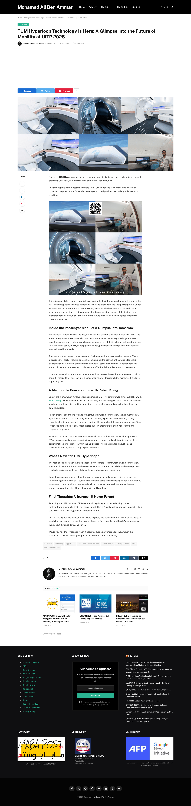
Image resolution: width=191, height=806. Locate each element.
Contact (136, 7)
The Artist (105, 7)
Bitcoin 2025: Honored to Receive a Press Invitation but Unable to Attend (130, 619)
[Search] (172, 7)
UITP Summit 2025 (52, 548)
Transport (23, 24)
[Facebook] (22, 183)
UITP (134, 544)
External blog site (30, 662)
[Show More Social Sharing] (76, 90)
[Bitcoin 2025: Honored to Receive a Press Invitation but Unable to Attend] (132, 603)
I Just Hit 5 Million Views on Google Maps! (143, 701)
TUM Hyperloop (122, 544)
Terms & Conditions (31, 708)
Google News (28, 685)
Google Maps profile (31, 677)
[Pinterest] (22, 203)
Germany (48, 544)
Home (82, 7)
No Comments (66, 43)
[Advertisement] (95, 66)
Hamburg (59, 544)
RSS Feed (133, 656)
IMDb (24, 666)
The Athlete (122, 7)
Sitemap (26, 700)
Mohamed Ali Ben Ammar (34, 43)
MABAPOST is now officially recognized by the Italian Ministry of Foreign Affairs (57, 619)
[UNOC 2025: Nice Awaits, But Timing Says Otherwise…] (95, 603)
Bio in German (28, 670)
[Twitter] (22, 190)
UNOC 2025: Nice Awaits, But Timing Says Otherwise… (94, 617)
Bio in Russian (28, 674)
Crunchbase (28, 696)
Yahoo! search (28, 692)
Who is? (93, 7)
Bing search (27, 689)
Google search (29, 681)
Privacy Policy (28, 711)
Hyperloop (70, 544)
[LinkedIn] (22, 197)
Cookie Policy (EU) (30, 704)
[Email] (22, 210)
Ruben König (55, 400)
